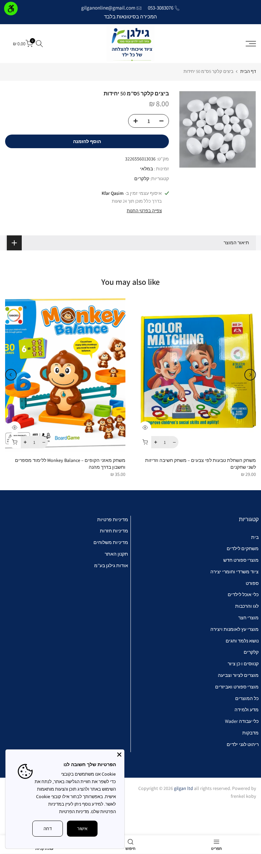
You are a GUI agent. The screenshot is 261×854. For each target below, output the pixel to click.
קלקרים (141, 178)
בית (255, 537)
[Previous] (250, 375)
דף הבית (248, 71)
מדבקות (250, 733)
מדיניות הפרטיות (74, 811)
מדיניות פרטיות (112, 519)
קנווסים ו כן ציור (243, 664)
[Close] (119, 754)
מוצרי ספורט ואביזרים (237, 687)
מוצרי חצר (248, 618)
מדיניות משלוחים (110, 542)
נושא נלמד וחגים (242, 641)
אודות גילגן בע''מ (111, 565)
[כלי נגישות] (11, 8)
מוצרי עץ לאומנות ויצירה (234, 629)
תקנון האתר (116, 554)
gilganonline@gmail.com (108, 7)
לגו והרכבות (247, 606)
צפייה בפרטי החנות (144, 211)
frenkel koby (243, 796)
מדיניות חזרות (114, 531)
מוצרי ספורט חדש (241, 560)
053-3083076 (160, 7)
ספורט (252, 583)
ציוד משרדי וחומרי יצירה (234, 572)
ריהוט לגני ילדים (243, 744)
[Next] (11, 375)
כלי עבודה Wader (242, 721)
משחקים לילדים (243, 548)
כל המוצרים (247, 698)
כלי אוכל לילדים (243, 594)
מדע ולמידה (246, 710)
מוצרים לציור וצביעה (238, 675)
